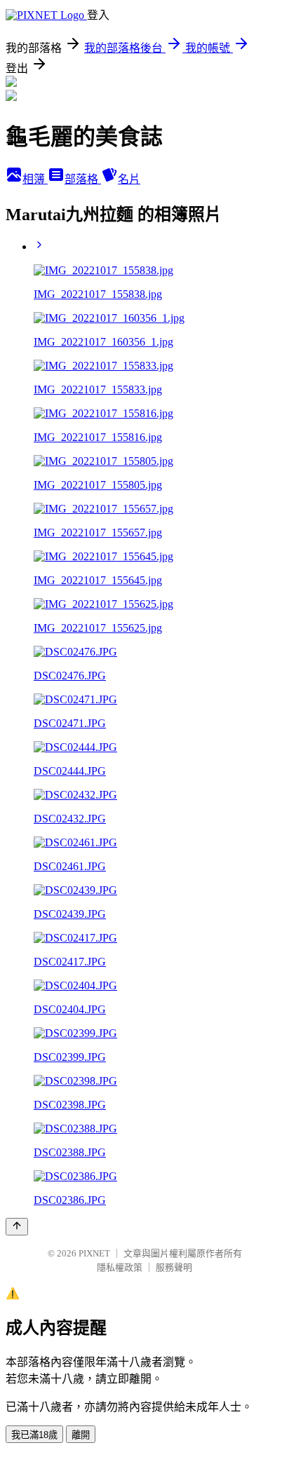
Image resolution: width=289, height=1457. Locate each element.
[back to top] (17, 1226)
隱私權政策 (119, 1267)
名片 (129, 179)
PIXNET (94, 1253)
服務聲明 (174, 1267)
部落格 (83, 179)
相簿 (35, 179)
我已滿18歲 (34, 1435)
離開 (81, 1435)
